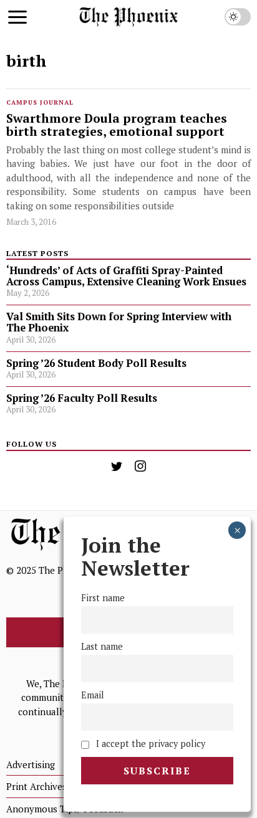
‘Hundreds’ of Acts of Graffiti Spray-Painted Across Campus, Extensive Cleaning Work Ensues (126, 276)
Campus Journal (40, 102)
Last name (102, 646)
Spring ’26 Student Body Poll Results (96, 363)
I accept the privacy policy (149, 743)
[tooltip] (117, 466)
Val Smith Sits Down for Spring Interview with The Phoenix (118, 322)
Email (92, 695)
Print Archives (36, 786)
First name (103, 598)
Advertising (30, 764)
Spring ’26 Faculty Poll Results (81, 398)
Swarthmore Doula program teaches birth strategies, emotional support (116, 125)
